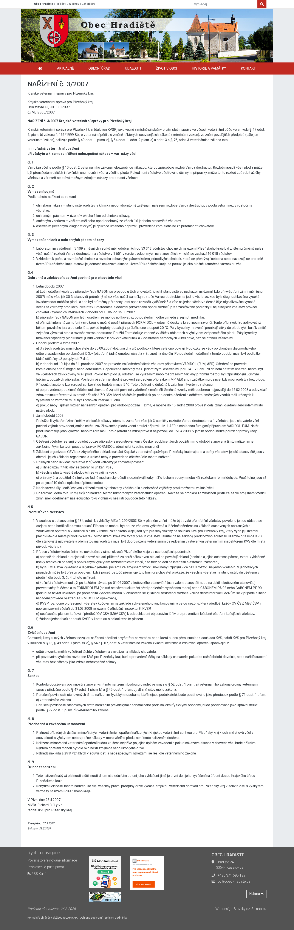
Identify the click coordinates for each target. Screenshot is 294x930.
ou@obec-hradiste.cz (234, 881)
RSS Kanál (39, 874)
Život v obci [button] (166, 68)
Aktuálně (65, 68)
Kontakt (248, 68)
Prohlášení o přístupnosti (46, 867)
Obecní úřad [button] (99, 68)
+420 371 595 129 (231, 875)
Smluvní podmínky (116, 917)
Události (133, 68)
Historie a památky (209, 68)
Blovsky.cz (242, 909)
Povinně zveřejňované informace (52, 860)
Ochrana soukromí (91, 917)
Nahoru (255, 894)
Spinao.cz (258, 909)
